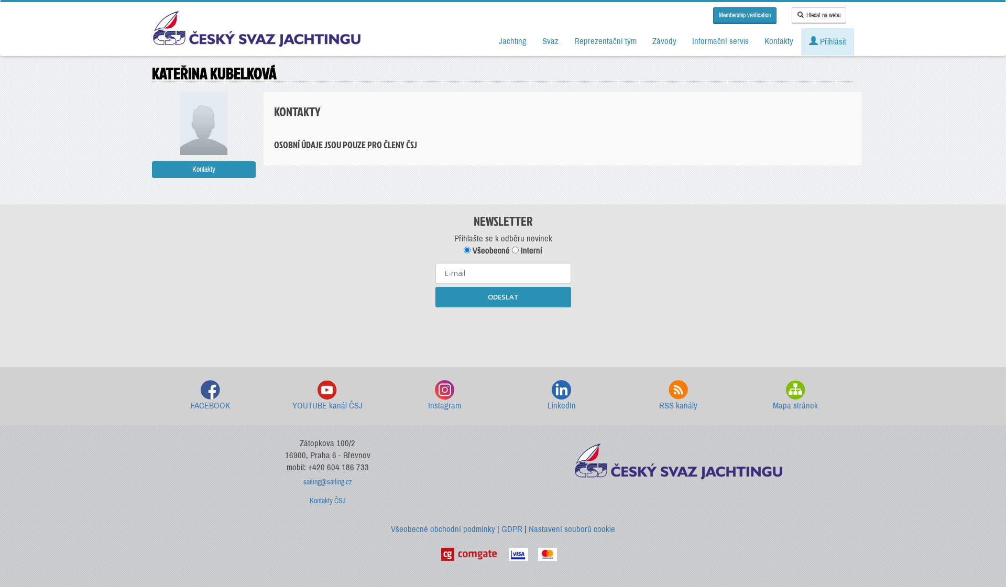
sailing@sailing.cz (327, 482)
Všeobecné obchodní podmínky (443, 529)
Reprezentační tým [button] (605, 41)
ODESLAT (503, 297)
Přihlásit (832, 41)
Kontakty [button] (778, 41)
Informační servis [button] (720, 41)
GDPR (511, 529)
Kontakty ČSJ (328, 501)
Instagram (444, 405)
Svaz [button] (550, 41)
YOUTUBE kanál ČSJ (327, 405)
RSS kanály (678, 405)
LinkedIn (562, 405)
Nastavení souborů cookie (572, 529)
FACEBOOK (210, 405)
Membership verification (745, 15)
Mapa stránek (795, 405)
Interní (530, 250)
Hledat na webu (823, 15)
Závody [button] (664, 41)
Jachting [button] (513, 41)
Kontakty (203, 169)
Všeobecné (490, 250)
